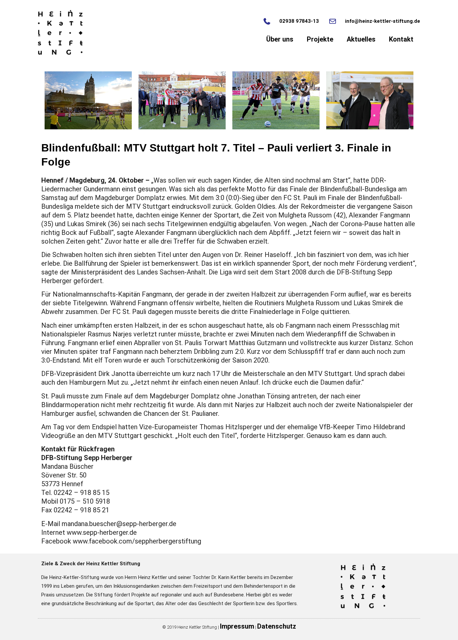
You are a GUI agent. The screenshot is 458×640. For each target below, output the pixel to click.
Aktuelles (361, 39)
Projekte (320, 39)
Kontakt (401, 39)
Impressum (237, 626)
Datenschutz (276, 626)
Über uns (279, 39)
